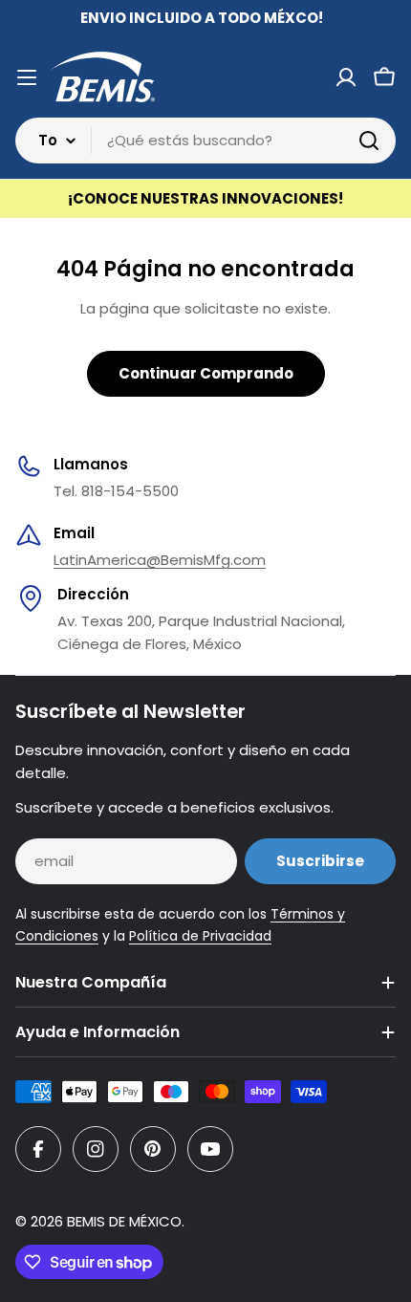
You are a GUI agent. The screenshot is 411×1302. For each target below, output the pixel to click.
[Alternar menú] (26, 77)
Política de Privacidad (200, 935)
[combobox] (205, 140)
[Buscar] (368, 140)
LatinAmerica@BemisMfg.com (160, 560)
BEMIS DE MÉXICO (124, 1221)
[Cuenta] (346, 77)
